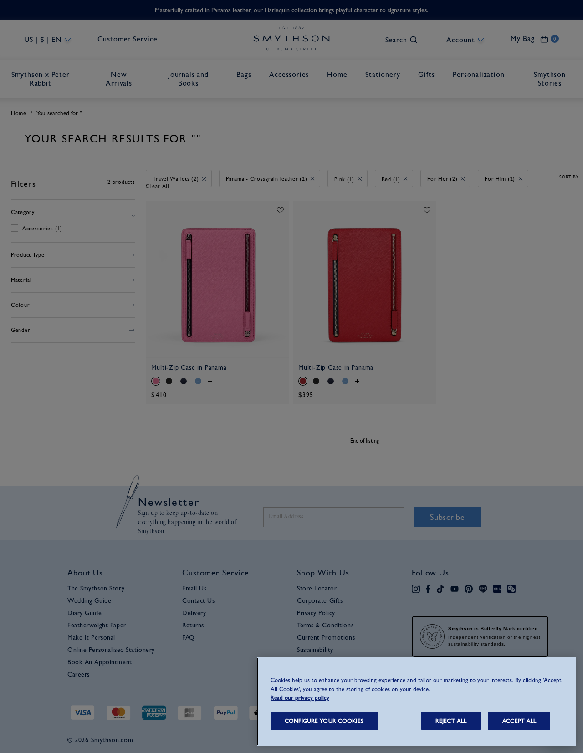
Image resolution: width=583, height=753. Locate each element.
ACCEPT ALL (519, 720)
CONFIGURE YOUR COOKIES (324, 720)
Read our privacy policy (300, 697)
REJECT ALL (450, 720)
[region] (416, 701)
